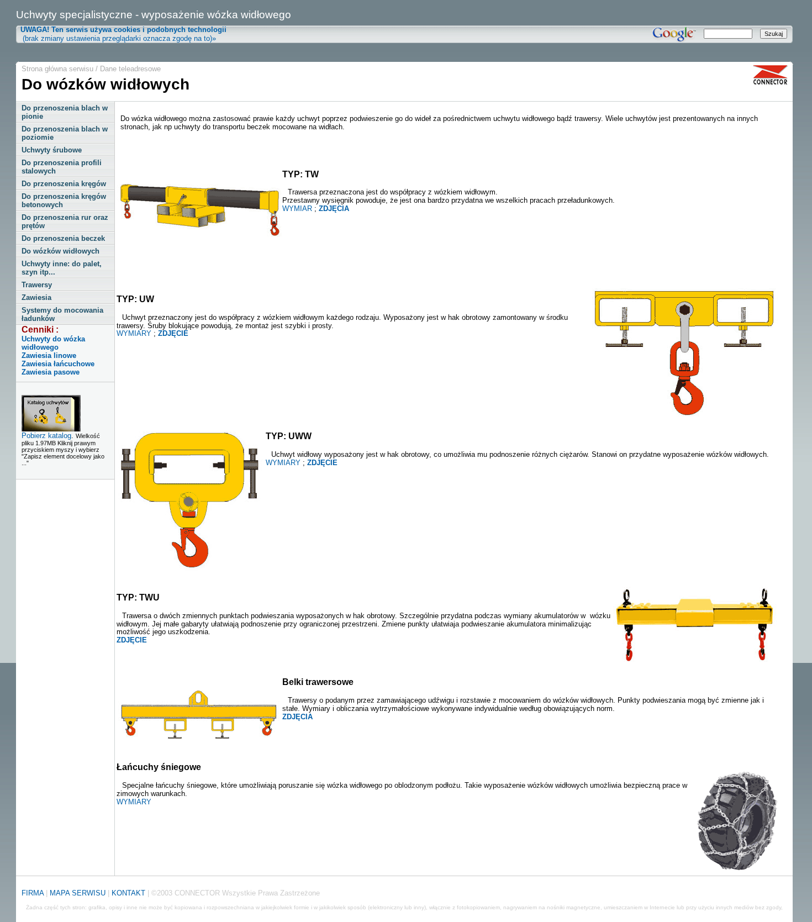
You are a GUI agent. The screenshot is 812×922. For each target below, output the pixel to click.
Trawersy (37, 285)
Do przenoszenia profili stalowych (62, 167)
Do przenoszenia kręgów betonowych (64, 200)
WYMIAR (297, 208)
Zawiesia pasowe (51, 372)
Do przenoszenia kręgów (64, 184)
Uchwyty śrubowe (52, 150)
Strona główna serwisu (57, 69)
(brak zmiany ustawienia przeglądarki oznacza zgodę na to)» (121, 34)
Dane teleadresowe (130, 69)
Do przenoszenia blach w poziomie (65, 133)
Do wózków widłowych (60, 251)
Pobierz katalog (46, 435)
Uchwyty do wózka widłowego (53, 343)
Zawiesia (36, 297)
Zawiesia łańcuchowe (58, 364)
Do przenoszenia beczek (63, 238)
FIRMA (33, 893)
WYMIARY (134, 333)
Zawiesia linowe (49, 355)
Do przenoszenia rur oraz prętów (65, 221)
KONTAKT (128, 893)
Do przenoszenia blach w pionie (65, 112)
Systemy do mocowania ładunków (62, 314)
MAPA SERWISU (78, 893)
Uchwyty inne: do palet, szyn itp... (62, 268)
